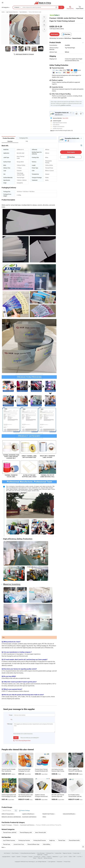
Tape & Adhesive (23, 12)
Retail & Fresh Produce (48, 814)
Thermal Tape (61, 840)
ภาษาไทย (79, 856)
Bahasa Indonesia (48, 858)
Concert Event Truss (19, 844)
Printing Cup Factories (24, 840)
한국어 (65, 856)
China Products (15, 853)
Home (3, 12)
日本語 (70, 856)
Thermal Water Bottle (74, 840)
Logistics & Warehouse (28, 814)
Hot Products (7, 853)
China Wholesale (41, 853)
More (3, 847)
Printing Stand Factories (39, 840)
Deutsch (49, 856)
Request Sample (76, 38)
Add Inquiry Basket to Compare (25, 54)
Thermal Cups (6, 844)
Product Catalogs (25, 810)
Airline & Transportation (8, 814)
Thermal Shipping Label (26, 832)
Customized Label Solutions (29, 817)
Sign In (52, 130)
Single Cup (52, 840)
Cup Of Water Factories (9, 840)
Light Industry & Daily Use (12, 12)
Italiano (43, 856)
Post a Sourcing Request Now (22, 740)
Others (44, 817)
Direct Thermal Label (40, 832)
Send (16, 737)
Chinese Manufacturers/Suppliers (27, 853)
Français (30, 856)
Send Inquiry (54, 34)
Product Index (76, 853)
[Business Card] (81, 145)
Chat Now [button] (67, 34)
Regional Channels (67, 853)
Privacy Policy (67, 861)
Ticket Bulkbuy (46, 844)
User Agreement (51, 861)
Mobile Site (39, 854)
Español (18, 856)
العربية (61, 856)
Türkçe (34, 858)
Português (24, 856)
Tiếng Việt (40, 858)
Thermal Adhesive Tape (33, 844)
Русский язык (37, 856)
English (13, 856)
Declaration (59, 861)
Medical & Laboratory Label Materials (11, 817)
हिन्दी (74, 856)
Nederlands (55, 856)
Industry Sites (58, 853)
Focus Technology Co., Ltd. (32, 861)
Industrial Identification (69, 814)
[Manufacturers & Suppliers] (42, 2)
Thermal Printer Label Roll (9, 832)
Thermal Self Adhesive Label (35, 12)
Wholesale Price (49, 853)
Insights (46, 854)
